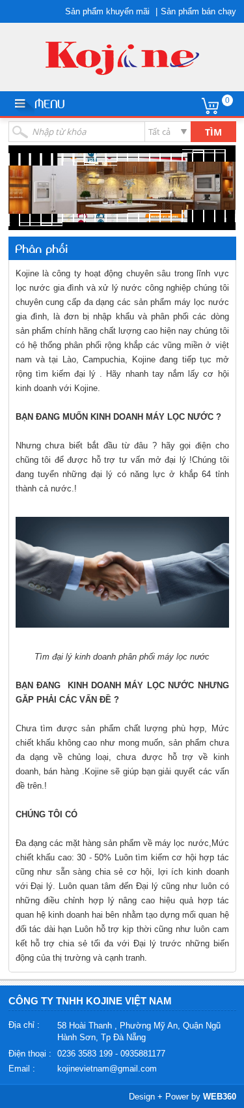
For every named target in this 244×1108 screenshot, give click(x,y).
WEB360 (219, 1096)
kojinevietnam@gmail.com (107, 1068)
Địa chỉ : (24, 1025)
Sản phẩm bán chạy (198, 11)
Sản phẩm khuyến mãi (107, 11)
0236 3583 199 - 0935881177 (111, 1053)
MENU (49, 103)
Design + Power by (182, 1096)
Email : (21, 1068)
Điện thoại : (29, 1053)
